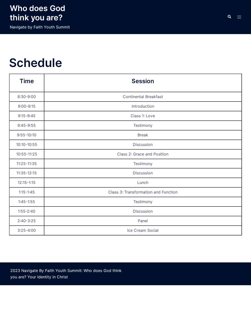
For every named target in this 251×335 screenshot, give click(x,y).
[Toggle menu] (239, 17)
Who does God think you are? (37, 12)
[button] (229, 17)
